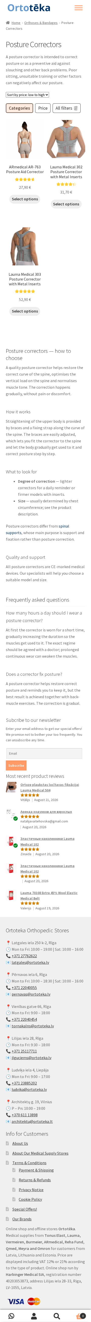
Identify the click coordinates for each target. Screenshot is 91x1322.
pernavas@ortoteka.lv (31, 994)
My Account (34, 1316)
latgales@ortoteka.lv (30, 962)
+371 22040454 (24, 1019)
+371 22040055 (24, 987)
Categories (19, 108)
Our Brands (22, 1218)
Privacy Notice (31, 1189)
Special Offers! (24, 1209)
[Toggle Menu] (79, 8)
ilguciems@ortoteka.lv (31, 1057)
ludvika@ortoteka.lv (29, 1089)
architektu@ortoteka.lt (32, 1121)
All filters (64, 108)
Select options (25, 198)
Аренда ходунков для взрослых (46, 811)
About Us (20, 1143)
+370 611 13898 (25, 1114)
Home (16, 22)
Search (57, 1316)
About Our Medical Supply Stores (40, 1153)
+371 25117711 (24, 1051)
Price (43, 108)
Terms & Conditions (29, 1162)
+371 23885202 (24, 1083)
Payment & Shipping (36, 1170)
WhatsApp (11, 1316)
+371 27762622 (24, 955)
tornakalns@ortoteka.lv (33, 1025)
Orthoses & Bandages (41, 22)
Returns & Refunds (35, 1179)
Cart (76, 1314)
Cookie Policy (30, 1199)
